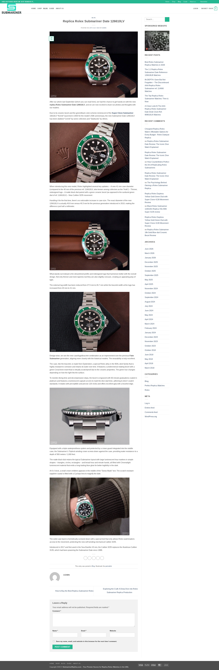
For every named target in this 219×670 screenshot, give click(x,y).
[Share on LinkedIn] (102, 558)
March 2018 (149, 368)
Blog (179, 2)
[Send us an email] (216, 2)
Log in (147, 403)
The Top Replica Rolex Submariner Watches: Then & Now (156, 99)
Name (55, 631)
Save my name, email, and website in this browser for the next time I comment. (86, 641)
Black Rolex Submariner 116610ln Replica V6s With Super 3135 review (156, 209)
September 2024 (151, 297)
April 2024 (149, 319)
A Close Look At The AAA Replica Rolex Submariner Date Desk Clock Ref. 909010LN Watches (155, 110)
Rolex (147, 390)
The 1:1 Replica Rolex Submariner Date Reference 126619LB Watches (156, 72)
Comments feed (151, 412)
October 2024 (150, 293)
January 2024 (150, 333)
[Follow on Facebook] (209, 2)
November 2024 (151, 288)
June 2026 (149, 249)
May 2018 (149, 359)
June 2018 (149, 355)
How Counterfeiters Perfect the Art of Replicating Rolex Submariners (157, 165)
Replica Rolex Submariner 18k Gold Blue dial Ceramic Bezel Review (157, 232)
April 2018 (149, 363)
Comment (56, 611)
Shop (173, 2)
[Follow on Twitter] (214, 2)
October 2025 (150, 271)
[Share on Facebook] (85, 558)
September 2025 (151, 275)
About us (193, 2)
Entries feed (149, 408)
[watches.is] (157, 41)
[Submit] (167, 19)
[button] (202, 1)
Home (167, 2)
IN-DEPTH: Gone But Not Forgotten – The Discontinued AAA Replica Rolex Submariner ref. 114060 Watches (157, 85)
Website (113, 631)
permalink (108, 566)
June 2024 (149, 311)
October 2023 (150, 346)
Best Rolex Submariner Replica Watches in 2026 (155, 63)
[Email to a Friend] (94, 558)
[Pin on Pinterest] (98, 558)
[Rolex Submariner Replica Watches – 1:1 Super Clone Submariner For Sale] (13, 8)
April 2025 (149, 284)
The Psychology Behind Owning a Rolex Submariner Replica (156, 185)
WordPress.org (151, 417)
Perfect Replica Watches (155, 386)
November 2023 (151, 341)
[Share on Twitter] (89, 558)
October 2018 (150, 350)
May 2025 (149, 280)
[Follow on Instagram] (211, 2)
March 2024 (149, 324)
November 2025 (151, 266)
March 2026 (149, 253)
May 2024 (149, 315)
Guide (185, 2)
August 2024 (150, 302)
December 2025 (151, 262)
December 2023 (151, 337)
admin (104, 28)
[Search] (29, 8)
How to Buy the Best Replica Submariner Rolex (74, 591)
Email (83, 631)
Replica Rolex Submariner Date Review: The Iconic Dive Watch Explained (157, 144)
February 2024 (151, 328)
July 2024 (149, 306)
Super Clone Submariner (122, 113)
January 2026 (150, 258)
